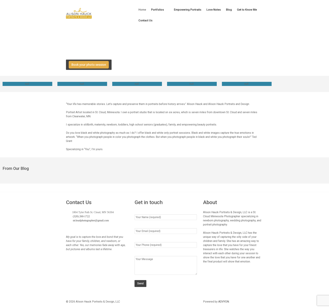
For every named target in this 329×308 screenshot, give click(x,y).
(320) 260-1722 (118, 7)
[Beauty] (247, 84)
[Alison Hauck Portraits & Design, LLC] (79, 11)
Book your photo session (88, 64)
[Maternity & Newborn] (27, 84)
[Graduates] (137, 84)
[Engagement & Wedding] (192, 84)
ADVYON (223, 301)
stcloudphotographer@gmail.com (90, 220)
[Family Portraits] (82, 84)
